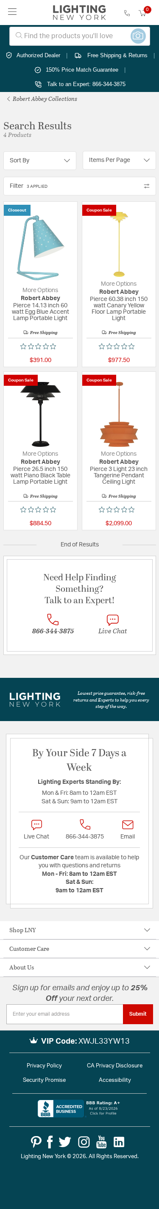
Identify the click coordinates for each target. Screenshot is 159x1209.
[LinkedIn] (119, 1142)
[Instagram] (84, 1142)
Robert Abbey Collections (44, 98)
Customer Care (29, 948)
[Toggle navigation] (12, 12)
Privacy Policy (44, 1066)
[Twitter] (65, 1142)
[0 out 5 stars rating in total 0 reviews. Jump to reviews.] (40, 346)
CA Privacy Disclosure (114, 1066)
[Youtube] (101, 1142)
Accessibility (115, 1080)
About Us (21, 967)
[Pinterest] (36, 1142)
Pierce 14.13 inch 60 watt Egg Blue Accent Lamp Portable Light (40, 312)
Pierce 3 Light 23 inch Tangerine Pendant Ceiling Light (119, 475)
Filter (28, 186)
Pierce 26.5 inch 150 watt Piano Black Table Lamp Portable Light (40, 475)
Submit (138, 1014)
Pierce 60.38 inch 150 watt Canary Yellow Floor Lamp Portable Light (119, 308)
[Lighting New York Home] (79, 12)
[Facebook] (50, 1142)
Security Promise (44, 1080)
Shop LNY (22, 929)
